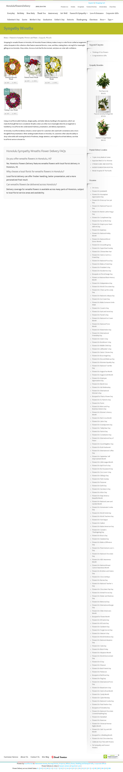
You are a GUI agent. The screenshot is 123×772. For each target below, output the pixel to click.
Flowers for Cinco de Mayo (101, 577)
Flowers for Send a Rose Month (102, 691)
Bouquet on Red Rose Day (100, 675)
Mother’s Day (35, 19)
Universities (103, 7)
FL (64, 768)
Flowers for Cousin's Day (100, 308)
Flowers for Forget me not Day (102, 630)
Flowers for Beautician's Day (101, 688)
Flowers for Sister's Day (100, 339)
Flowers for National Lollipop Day (103, 296)
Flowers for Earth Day (99, 486)
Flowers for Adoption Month (101, 653)
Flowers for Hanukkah (99, 717)
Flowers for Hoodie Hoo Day (101, 271)
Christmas (93, 19)
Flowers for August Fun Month (102, 371)
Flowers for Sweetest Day (100, 539)
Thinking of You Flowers (100, 52)
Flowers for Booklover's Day (101, 342)
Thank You (41, 13)
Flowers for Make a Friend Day (102, 264)
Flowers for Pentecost (99, 672)
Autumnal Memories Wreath (11, 78)
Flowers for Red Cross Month (102, 418)
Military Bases (70, 763)
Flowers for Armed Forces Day (102, 593)
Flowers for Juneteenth (99, 191)
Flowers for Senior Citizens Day (102, 352)
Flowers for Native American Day (103, 526)
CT (58, 768)
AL (38, 768)
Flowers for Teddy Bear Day (101, 428)
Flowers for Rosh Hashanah (101, 447)
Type (110, 19)
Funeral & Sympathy (78, 13)
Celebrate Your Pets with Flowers (103, 742)
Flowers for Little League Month (102, 462)
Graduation (47, 19)
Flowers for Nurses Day (100, 580)
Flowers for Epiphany (99, 230)
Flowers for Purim (98, 403)
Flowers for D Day (98, 662)
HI (71, 768)
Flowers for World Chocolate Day (103, 286)
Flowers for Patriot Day (100, 431)
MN (109, 768)
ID (74, 768)
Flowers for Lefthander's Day (101, 349)
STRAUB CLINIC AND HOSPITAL (102, 164)
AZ (44, 768)
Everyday (11, 13)
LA (92, 768)
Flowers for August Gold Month (102, 375)
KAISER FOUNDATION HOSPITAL (102, 167)
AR (47, 768)
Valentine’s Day (13, 19)
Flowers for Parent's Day (100, 315)
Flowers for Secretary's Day (101, 489)
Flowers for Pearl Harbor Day (102, 704)
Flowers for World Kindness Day (102, 637)
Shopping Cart (100, 3)
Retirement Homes (41, 763)
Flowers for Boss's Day (99, 535)
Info (15, 82)
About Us (24, 757)
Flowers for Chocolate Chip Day (102, 589)
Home (6, 37)
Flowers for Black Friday (100, 649)
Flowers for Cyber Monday (101, 698)
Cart (7, 82)
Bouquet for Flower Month (101, 617)
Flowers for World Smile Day (101, 513)
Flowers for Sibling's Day (100, 475)
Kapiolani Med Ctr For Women (102, 161)
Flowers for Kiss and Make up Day (103, 359)
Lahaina (67, 766)
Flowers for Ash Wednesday (101, 387)
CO (54, 768)
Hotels (73, 7)
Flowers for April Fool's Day (101, 465)
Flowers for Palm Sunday (100, 479)
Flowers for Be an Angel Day (101, 356)
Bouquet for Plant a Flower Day (102, 396)
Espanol (91, 3)
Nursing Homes (53, 763)
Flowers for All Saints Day (100, 620)
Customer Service (11, 757)
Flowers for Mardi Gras (100, 384)
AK (41, 768)
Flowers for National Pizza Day (102, 261)
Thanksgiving (81, 19)
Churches (112, 7)
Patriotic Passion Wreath (31, 77)
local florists (28, 763)
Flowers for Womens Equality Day (103, 362)
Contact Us (35, 757)
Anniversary (53, 13)
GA (68, 768)
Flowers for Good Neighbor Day (102, 444)
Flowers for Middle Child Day (101, 345)
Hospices (62, 763)
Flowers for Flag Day (99, 678)
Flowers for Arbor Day (99, 492)
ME (95, 768)
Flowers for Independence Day (102, 283)
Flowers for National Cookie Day (103, 701)
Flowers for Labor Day (99, 421)
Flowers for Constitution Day (101, 435)
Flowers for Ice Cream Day (101, 299)
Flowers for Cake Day (99, 646)
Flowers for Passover (99, 482)
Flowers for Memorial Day (100, 602)
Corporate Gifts (112, 13)
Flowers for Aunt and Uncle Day (102, 311)
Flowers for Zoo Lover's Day (101, 472)
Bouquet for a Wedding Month (102, 735)
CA (51, 768)
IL (76, 768)
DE (61, 768)
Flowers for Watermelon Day (101, 330)
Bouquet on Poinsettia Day (101, 708)
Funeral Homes (92, 7)
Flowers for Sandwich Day (100, 627)
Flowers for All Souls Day (100, 623)
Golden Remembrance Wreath (51, 78)
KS (85, 768)
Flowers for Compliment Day (101, 217)
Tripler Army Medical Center (101, 157)
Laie (79, 766)
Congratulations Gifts (99, 55)
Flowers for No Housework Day (102, 469)
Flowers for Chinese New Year (102, 251)
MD (99, 768)
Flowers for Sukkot (98, 523)
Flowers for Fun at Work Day (101, 221)
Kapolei (73, 766)
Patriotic (70, 19)
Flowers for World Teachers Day (103, 516)
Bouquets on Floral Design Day (102, 274)
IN (79, 768)
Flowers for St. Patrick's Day (101, 400)
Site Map (45, 757)
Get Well (63, 13)
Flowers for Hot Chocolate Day (102, 738)
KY (89, 768)
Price (102, 19)
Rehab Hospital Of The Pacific (102, 171)
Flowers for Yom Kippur (100, 520)
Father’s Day (59, 19)
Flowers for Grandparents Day (102, 425)
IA (82, 768)
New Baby (31, 13)
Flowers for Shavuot (99, 665)
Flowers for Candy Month (100, 694)
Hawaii (61, 766)
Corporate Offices (100, 763)
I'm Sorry (95, 188)
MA (103, 768)
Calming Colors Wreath (11, 110)
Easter (24, 19)
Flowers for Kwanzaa (99, 720)
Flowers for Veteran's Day (100, 633)
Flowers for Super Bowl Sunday (102, 248)
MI (106, 768)
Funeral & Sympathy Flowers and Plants (23, 37)
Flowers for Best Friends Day (101, 668)
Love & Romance (97, 13)
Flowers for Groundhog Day (101, 245)
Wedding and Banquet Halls (85, 763)
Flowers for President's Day (101, 267)
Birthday (20, 13)
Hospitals (81, 7)
